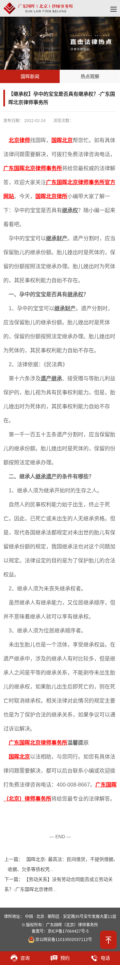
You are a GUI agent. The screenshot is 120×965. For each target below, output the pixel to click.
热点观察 (90, 76)
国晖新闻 (30, 76)
